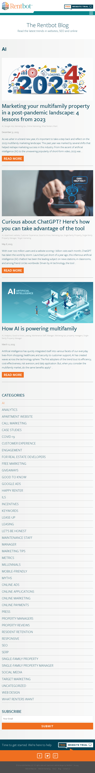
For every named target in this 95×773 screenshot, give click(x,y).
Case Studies (12, 429)
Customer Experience (29, 235)
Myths (7, 578)
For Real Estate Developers (24, 456)
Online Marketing (34, 126)
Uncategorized (14, 685)
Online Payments (15, 604)
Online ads (10, 584)
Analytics (8, 335)
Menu (91, 13)
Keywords (10, 510)
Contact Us (66, 769)
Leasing (28, 335)
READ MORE (13, 158)
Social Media (12, 672)
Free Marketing (14, 463)
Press (6, 611)
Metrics (8, 557)
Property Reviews (16, 625)
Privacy (76, 765)
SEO (5, 645)
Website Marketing (44, 769)
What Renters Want (49, 126)
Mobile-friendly (14, 571)
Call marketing (14, 423)
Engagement (12, 450)
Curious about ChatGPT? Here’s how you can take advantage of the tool (46, 224)
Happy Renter (12, 490)
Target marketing (24, 238)
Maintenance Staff (39, 335)
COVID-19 (8, 436)
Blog (59, 769)
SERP (5, 652)
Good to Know (45, 235)
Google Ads (9, 126)
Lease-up (8, 517)
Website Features (30, 769)
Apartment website (12, 235)
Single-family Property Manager (27, 665)
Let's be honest (14, 530)
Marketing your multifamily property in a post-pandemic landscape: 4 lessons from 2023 (46, 112)
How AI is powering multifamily (39, 328)
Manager (50, 335)
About (54, 769)
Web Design (11, 692)
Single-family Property (73, 235)
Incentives (10, 504)
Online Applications (18, 591)
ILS (4, 497)
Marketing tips (20, 126)
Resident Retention (17, 631)
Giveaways (10, 470)
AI (3, 126)
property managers (75, 335)
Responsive (10, 638)
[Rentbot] (17, 5)
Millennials (11, 564)
